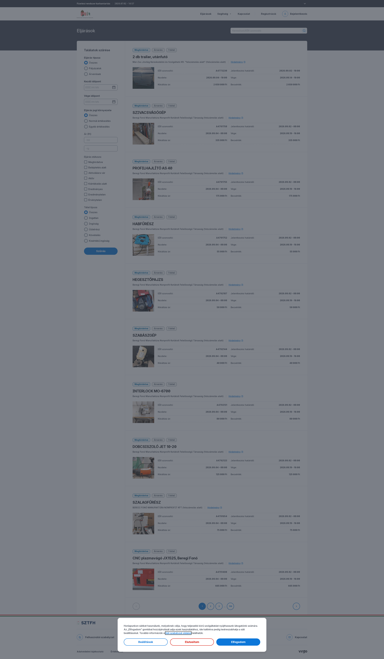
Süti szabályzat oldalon (178, 633)
